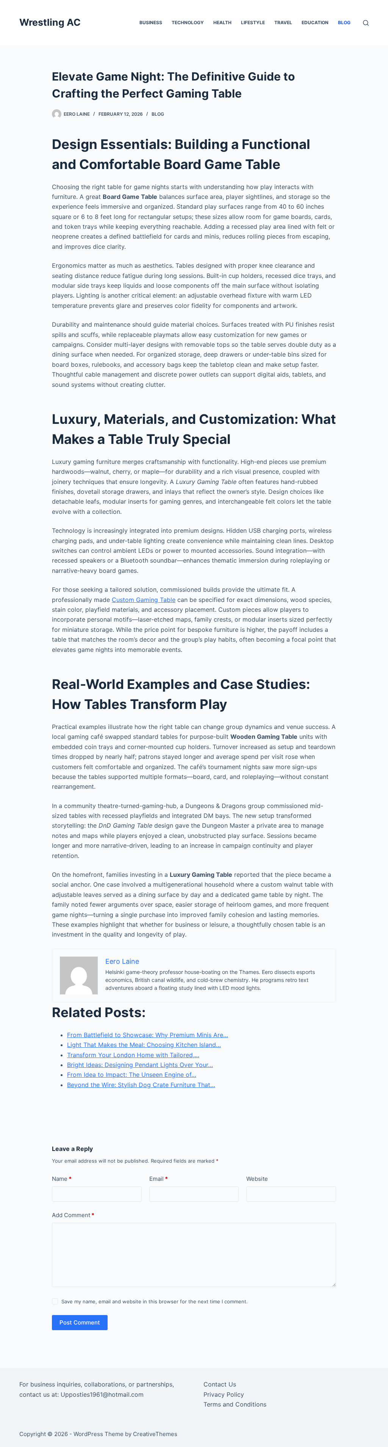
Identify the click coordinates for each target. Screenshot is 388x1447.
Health (222, 22)
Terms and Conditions (234, 1404)
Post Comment (79, 1322)
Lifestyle (253, 22)
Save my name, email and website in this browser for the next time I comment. (154, 1301)
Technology (188, 22)
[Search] (366, 23)
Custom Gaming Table (143, 599)
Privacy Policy (223, 1394)
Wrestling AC (50, 22)
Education (315, 22)
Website (257, 1178)
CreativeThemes (155, 1434)
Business (150, 22)
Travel (283, 22)
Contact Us (219, 1384)
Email (158, 1178)
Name (62, 1178)
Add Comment (73, 1215)
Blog (344, 22)
